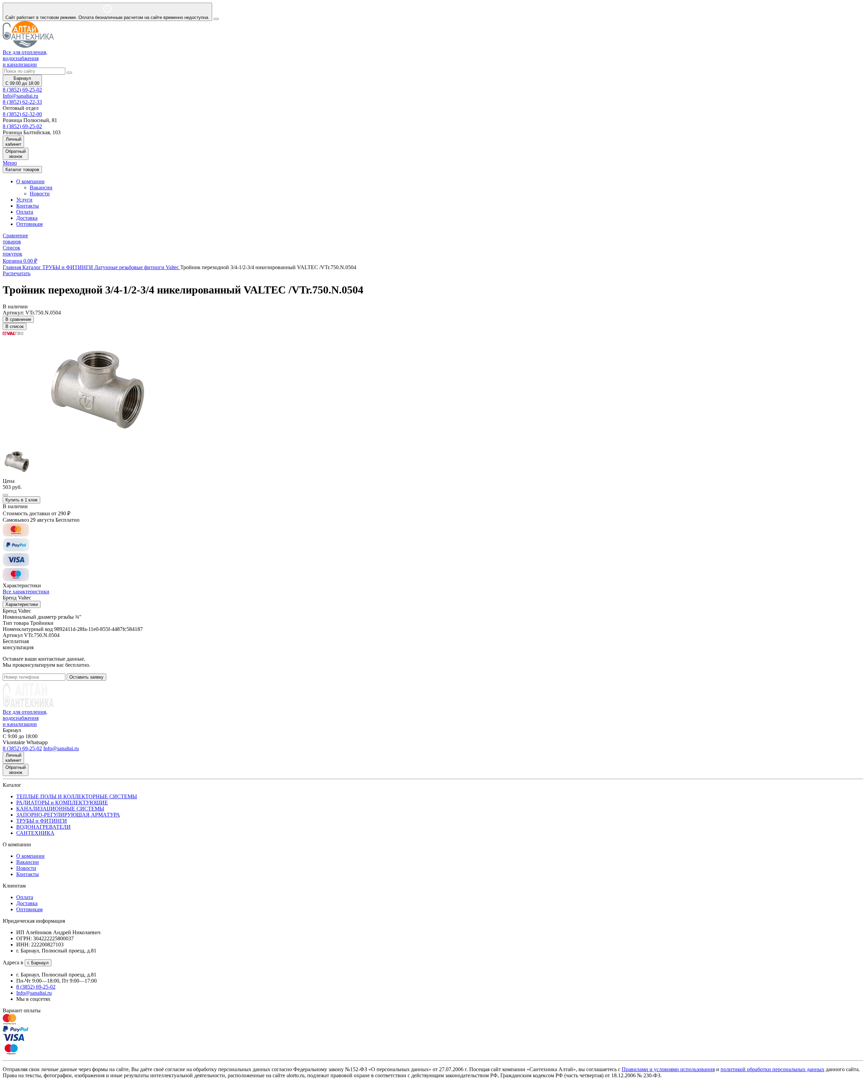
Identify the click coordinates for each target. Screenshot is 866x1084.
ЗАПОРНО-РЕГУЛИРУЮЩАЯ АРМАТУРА (68, 815)
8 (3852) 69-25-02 (22, 90)
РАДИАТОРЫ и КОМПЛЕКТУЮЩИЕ (62, 802)
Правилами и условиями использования (668, 1069)
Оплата (24, 212)
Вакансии (41, 187)
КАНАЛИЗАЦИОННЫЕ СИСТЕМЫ (60, 808)
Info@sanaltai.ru (34, 993)
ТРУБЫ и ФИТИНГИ (41, 821)
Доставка (27, 218)
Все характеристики (26, 591)
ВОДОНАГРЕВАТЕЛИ (43, 827)
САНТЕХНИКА (35, 833)
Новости (40, 193)
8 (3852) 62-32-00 (22, 114)
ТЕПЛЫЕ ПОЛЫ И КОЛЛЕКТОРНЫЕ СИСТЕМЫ (76, 796)
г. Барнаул (38, 962)
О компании (30, 856)
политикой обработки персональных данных (772, 1069)
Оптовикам (29, 224)
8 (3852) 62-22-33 (22, 102)
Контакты (27, 206)
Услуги (24, 200)
